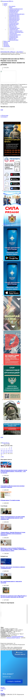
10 (1, 450)
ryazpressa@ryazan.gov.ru (17, 636)
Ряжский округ (13, 25)
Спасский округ (13, 33)
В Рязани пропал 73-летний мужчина (10, 500)
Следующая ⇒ (4, 116)
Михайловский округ (14, 19)
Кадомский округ (13, 12)
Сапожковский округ (14, 28)
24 (1, 453)
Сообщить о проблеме (14, 681)
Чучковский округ (13, 37)
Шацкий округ (12, 38)
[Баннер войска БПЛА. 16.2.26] (12, 156)
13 (6, 450)
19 (4, 452)
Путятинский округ (14, 23)
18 (3, 452)
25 (3, 453)
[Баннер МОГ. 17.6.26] (12, 434)
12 (4, 450)
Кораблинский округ (14, 16)
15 (10, 450)
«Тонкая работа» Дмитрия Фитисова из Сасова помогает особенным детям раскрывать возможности (13, 534)
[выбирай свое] (12, 330)
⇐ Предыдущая (4, 115)
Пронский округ (13, 21)
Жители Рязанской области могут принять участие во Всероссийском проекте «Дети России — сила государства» (14, 471)
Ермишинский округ (14, 10)
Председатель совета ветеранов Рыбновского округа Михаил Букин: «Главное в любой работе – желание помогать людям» (14, 549)
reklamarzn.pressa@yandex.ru (13, 637)
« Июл (2, 456)
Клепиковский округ (14, 15)
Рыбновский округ (13, 24)
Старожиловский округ (15, 34)
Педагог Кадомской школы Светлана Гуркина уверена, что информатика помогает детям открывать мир (13, 518)
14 (8, 450)
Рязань (10, 7)
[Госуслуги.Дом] (12, 190)
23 (11, 452)
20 (6, 452)
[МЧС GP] (12, 260)
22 (10, 452)
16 (11, 450)
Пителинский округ (14, 20)
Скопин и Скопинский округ (16, 32)
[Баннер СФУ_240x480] (12, 399)
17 (1, 452)
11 (3, 450)
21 (8, 452)
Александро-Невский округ (16, 8)
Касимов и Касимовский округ (16, 14)
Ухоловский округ (13, 36)
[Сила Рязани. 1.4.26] (12, 225)
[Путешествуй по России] (12, 364)
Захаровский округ (14, 11)
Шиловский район (13, 39)
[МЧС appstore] (12, 295)
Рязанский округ (13, 27)
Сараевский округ (13, 29)
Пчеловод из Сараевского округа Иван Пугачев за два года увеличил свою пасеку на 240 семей (13, 596)
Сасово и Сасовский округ (15, 30)
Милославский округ (14, 17)
